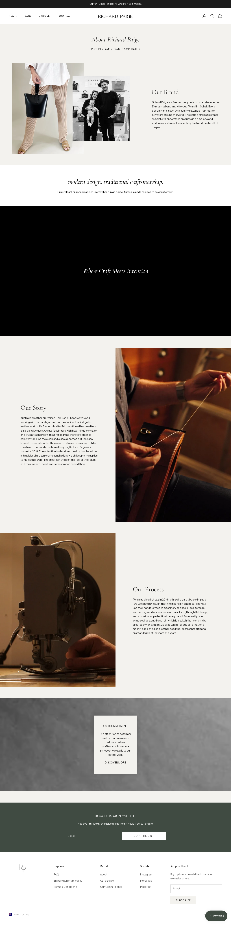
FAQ (56, 874)
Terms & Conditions (65, 887)
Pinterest (146, 887)
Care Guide (107, 881)
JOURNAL (64, 16)
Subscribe (183, 900)
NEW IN (13, 16)
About (103, 874)
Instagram (146, 874)
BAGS (28, 16)
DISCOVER (45, 16)
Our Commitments (111, 887)
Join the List (144, 835)
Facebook (146, 881)
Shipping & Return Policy (68, 881)
